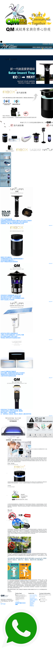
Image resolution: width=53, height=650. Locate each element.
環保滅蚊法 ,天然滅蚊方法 (34, 599)
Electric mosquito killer (33, 595)
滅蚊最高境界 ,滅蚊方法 (33, 598)
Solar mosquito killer (33, 594)
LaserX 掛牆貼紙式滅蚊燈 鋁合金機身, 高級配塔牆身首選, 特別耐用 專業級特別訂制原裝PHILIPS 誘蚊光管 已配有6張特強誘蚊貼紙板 (13, 374)
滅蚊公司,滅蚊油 (32, 601)
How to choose (32, 596)
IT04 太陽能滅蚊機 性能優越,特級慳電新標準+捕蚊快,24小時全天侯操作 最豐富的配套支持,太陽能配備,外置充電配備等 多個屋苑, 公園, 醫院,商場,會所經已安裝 (16, 221)
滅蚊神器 (31, 604)
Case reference (32, 597)
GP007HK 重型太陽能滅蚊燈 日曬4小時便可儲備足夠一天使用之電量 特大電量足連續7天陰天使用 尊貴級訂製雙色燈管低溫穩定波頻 (12, 336)
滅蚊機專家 (31, 602)
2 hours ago (17, 601)
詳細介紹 (50, 415)
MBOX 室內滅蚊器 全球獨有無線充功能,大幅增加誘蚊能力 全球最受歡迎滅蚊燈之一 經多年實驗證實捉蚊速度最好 (12, 259)
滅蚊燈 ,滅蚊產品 (32, 600)
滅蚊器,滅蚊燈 (32, 603)
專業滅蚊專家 (32, 605)
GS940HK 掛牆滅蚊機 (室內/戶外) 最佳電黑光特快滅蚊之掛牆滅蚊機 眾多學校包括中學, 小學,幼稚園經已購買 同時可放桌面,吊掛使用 (12, 297)
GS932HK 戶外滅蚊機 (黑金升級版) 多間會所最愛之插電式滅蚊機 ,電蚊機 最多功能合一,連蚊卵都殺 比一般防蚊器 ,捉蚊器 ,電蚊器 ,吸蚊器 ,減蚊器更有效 (16, 412)
